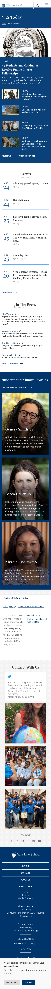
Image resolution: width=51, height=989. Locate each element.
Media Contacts (25, 898)
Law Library (25, 909)
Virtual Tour (25, 887)
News (25, 892)
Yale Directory (25, 927)
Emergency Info (25, 924)
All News (6, 156)
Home (4, 24)
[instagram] (17, 841)
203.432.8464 (9, 606)
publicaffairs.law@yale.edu (31, 606)
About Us (25, 880)
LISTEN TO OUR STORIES (15, 387)
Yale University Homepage (25, 930)
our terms (8, 973)
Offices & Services (26, 906)
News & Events (14, 24)
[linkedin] (23, 841)
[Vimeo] (33, 841)
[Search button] (37, 8)
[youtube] (39, 841)
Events (25, 895)
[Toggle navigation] (46, 5)
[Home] (12, 6)
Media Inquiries (34, 615)
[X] (11, 841)
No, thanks (12, 982)
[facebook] (28, 841)
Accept (28, 982)
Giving (25, 866)
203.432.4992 (25, 948)
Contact (25, 873)
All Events (7, 292)
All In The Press (27, 156)
